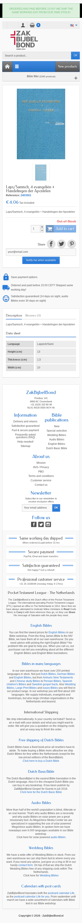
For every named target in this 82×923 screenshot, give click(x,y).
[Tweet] (61, 244)
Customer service (41, 480)
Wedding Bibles (56, 435)
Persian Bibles (52, 681)
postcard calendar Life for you (31, 896)
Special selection (57, 430)
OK (75, 55)
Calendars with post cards (41, 886)
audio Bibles (58, 837)
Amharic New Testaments (58, 677)
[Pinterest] (71, 244)
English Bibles (56, 443)
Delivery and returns (25, 421)
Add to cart (65, 228)
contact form (25, 865)
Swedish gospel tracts (45, 684)
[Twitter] (41, 524)
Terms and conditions (41, 476)
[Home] (7, 66)
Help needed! (25, 441)
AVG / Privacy (41, 467)
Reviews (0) (33, 315)
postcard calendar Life (61, 893)
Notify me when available (41, 260)
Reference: (13, 195)
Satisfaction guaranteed (25, 425)
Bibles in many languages (41, 663)
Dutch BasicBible (41, 771)
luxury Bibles (50, 687)
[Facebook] (34, 524)
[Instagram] (48, 524)
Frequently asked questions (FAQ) (25, 436)
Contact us (41, 484)
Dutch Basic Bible (56, 448)
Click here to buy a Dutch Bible (41, 760)
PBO (41, 471)
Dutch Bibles (48, 674)
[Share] (51, 244)
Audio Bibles (56, 439)
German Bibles (66, 674)
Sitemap (25, 446)
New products (67, 66)
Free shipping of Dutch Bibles (41, 740)
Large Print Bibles (26, 687)
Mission (41, 462)
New (56, 426)
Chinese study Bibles (27, 681)
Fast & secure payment (25, 430)
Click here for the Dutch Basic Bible (41, 792)
